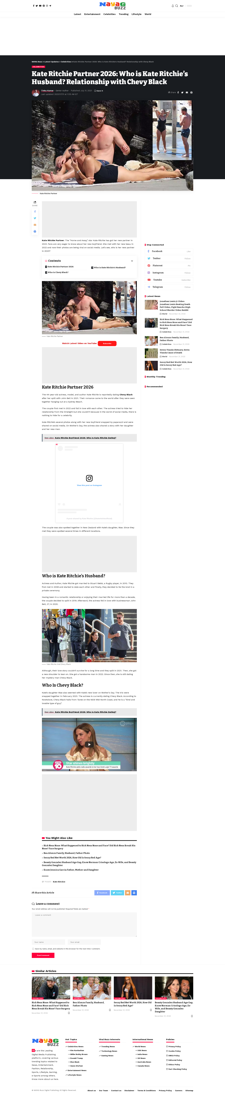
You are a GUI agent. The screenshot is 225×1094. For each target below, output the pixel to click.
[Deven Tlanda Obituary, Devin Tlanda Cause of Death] (151, 353)
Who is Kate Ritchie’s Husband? (110, 267)
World (164, 314)
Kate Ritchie (59, 882)
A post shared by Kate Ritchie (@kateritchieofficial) (89, 518)
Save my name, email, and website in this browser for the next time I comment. (67, 949)
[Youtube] (169, 280)
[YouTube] (40, 6)
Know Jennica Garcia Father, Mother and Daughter (71, 870)
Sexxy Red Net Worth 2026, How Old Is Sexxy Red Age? (72, 857)
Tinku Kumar (47, 90)
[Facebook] (33, 6)
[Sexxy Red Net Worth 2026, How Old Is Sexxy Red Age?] (151, 366)
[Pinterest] (43, 6)
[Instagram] (47, 6)
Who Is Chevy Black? (58, 272)
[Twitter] (36, 6)
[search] (176, 6)
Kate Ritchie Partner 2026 (61, 266)
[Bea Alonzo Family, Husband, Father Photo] (151, 341)
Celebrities (38, 67)
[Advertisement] (112, 36)
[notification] (172, 6)
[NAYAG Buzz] (112, 6)
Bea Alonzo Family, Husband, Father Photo (67, 853)
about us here (51, 1079)
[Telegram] (50, 6)
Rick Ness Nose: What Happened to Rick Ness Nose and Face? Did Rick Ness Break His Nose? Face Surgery (51, 1005)
